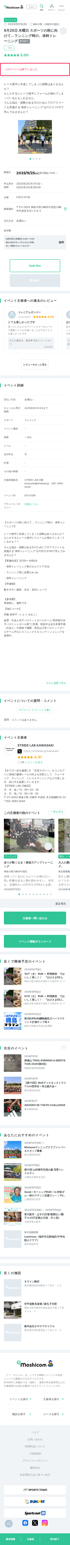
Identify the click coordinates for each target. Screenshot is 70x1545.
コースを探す (51, 1414)
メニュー (61, 10)
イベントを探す (18, 1399)
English (31, 7)
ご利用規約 (35, 1453)
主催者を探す (51, 1399)
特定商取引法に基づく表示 (35, 1474)
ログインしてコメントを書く (35, 709)
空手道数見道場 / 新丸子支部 (40, 1303)
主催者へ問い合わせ (35, 918)
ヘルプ (35, 1432)
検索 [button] (41, 10)
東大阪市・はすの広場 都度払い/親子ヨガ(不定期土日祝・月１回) (44, 1216)
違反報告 (60, 903)
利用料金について (35, 1446)
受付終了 (55, 1539)
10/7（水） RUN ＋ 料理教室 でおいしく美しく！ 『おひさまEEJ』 (44, 975)
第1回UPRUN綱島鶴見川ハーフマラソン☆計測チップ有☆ (44, 1020)
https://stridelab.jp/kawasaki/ (41, 750)
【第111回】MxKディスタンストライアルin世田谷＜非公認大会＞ (45, 1084)
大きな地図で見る (56, 683)
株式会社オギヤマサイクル (39, 1326)
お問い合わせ (35, 1439)
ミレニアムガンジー (29, 312)
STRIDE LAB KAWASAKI (35, 745)
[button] (30, 159)
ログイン (51, 10)
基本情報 (10, 1539)
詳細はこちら (31, 504)
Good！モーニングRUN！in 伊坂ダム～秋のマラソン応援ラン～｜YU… (44, 1193)
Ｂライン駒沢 (31, 1281)
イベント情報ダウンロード (35, 941)
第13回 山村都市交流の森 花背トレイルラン (44, 1171)
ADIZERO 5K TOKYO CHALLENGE (44, 1105)
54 (32, 762)
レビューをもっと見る (35, 364)
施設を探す (19, 1414)
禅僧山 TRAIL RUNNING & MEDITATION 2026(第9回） (45, 1062)
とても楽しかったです (21, 322)
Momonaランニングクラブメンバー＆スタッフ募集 (45, 1149)
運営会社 (35, 1467)
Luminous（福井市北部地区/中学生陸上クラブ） (44, 1238)
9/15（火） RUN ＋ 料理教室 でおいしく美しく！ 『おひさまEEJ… (44, 998)
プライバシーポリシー (35, 1460)
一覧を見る (57, 811)
